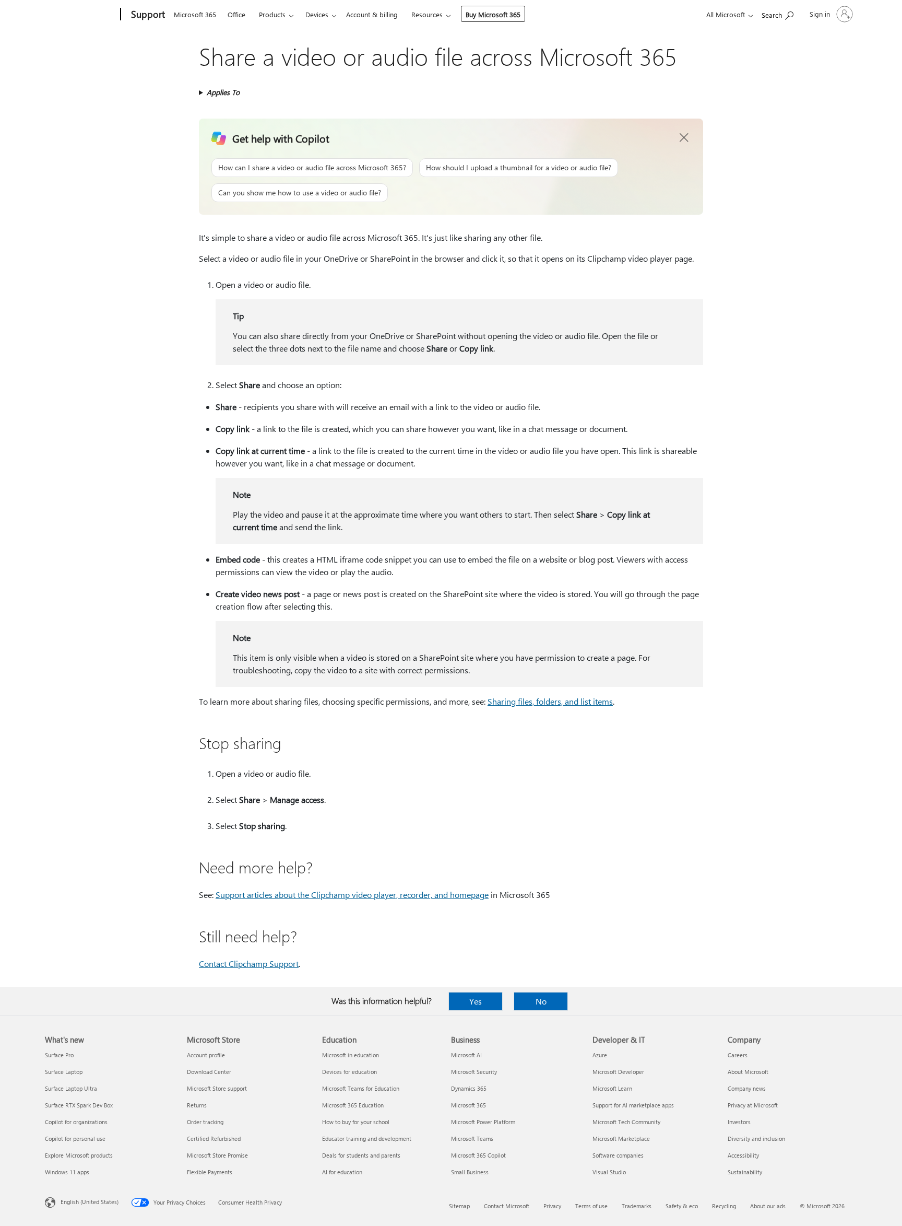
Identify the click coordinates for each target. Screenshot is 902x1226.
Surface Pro (59, 1055)
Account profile (206, 1055)
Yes (475, 1001)
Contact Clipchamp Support (249, 963)
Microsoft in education (350, 1055)
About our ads (768, 1206)
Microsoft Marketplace (621, 1138)
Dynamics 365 (468, 1088)
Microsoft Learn (612, 1088)
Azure (599, 1055)
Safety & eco (682, 1206)
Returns (197, 1105)
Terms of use (591, 1206)
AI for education (342, 1172)
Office (236, 14)
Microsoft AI (466, 1055)
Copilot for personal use (75, 1138)
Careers (737, 1055)
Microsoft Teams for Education (360, 1088)
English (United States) (89, 1202)
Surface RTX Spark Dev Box (79, 1105)
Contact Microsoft (506, 1206)
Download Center (209, 1072)
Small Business (470, 1172)
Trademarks (636, 1206)
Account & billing (372, 14)
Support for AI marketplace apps (633, 1105)
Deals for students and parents (361, 1155)
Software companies (618, 1155)
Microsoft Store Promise (217, 1155)
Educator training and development (366, 1138)
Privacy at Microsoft (753, 1105)
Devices (316, 14)
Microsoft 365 (195, 14)
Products (272, 14)
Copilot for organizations (76, 1122)
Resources (427, 14)
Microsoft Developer (618, 1072)
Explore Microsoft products (79, 1155)
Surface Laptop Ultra (71, 1088)
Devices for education (349, 1072)
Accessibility (743, 1155)
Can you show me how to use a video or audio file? (299, 192)
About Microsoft (748, 1072)
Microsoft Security (474, 1072)
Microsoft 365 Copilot (478, 1155)
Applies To (223, 92)
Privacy (552, 1206)
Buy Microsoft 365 (493, 14)
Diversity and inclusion (756, 1138)
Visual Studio (609, 1172)
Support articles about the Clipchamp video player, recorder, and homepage (352, 894)
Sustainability (745, 1172)
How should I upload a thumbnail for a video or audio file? (518, 167)
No (541, 1001)
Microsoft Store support (217, 1088)
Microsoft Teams (472, 1138)
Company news (747, 1088)
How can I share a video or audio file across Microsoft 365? (312, 167)
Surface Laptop (63, 1072)
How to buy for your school (355, 1122)
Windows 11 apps (67, 1172)
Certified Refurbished (214, 1138)
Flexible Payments (209, 1172)
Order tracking (205, 1122)
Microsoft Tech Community (626, 1122)
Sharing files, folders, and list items (550, 701)
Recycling (724, 1206)
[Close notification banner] (684, 138)
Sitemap (459, 1206)
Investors (739, 1122)
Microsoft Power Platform (483, 1122)
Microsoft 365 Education (353, 1105)
